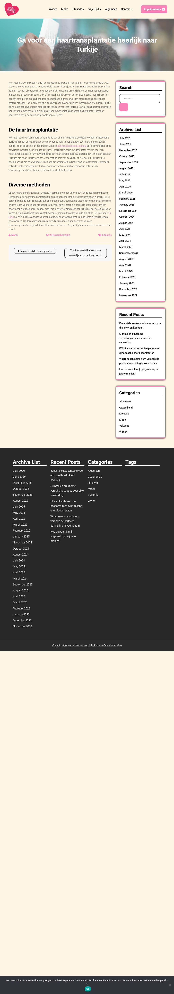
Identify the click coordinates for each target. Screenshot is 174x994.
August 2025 (126, 168)
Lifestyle (77, 9)
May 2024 (124, 235)
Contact (125, 9)
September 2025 (128, 162)
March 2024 (126, 247)
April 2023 (125, 265)
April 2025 (125, 186)
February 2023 (127, 277)
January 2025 (126, 204)
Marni (14, 235)
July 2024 (124, 228)
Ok (87, 989)
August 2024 (126, 222)
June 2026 (125, 144)
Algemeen (111, 9)
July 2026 (124, 138)
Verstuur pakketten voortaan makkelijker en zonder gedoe (85, 253)
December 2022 (128, 289)
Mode (64, 9)
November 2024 (128, 210)
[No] (169, 985)
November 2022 (128, 295)
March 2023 (126, 271)
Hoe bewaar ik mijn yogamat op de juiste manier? (63, 536)
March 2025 (126, 192)
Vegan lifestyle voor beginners (36, 251)
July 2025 (124, 174)
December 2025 (128, 150)
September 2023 (128, 253)
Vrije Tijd (93, 9)
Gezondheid (126, 407)
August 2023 (126, 259)
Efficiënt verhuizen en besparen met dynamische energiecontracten (66, 506)
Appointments (152, 9)
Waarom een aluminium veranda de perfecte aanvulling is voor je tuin (65, 521)
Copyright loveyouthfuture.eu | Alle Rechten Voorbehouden (87, 645)
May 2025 (124, 180)
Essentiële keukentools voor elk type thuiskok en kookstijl (67, 475)
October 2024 (126, 216)
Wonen (53, 9)
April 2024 (125, 240)
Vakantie (124, 425)
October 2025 (126, 156)
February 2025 (127, 198)
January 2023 (126, 283)
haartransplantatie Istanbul (71, 145)
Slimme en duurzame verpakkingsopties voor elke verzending (135, 338)
